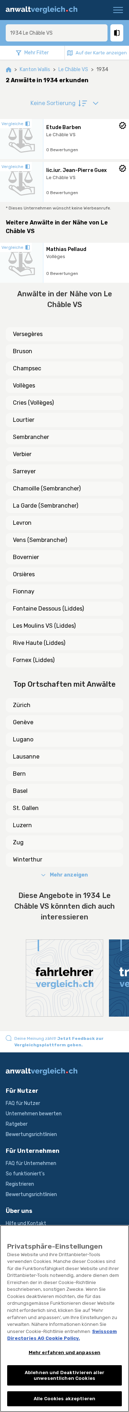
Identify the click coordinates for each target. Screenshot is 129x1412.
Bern (19, 773)
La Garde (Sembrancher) (45, 505)
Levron (22, 522)
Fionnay (23, 591)
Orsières (24, 574)
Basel (20, 791)
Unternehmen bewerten (34, 1114)
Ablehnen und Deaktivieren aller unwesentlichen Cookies (64, 1375)
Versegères (28, 334)
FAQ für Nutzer (23, 1103)
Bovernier (26, 557)
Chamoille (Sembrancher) (47, 488)
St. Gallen (26, 808)
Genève (23, 722)
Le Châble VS (73, 69)
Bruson (22, 351)
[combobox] (57, 33)
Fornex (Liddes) (33, 660)
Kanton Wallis (35, 69)
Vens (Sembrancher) (40, 540)
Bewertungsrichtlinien (31, 1134)
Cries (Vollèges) (33, 402)
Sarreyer (24, 471)
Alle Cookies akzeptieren (64, 1398)
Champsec (27, 368)
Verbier (22, 454)
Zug (18, 842)
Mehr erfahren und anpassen (64, 1352)
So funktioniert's (25, 1174)
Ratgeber (17, 1124)
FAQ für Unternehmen (31, 1163)
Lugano (23, 739)
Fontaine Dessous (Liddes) (48, 608)
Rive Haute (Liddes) (39, 643)
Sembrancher (31, 437)
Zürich (21, 705)
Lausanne (26, 756)
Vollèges (24, 385)
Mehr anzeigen (69, 875)
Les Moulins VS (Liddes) (44, 625)
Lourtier (23, 419)
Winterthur (27, 859)
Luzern (22, 825)
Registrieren (20, 1184)
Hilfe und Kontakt (26, 1223)
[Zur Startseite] (44, 10)
